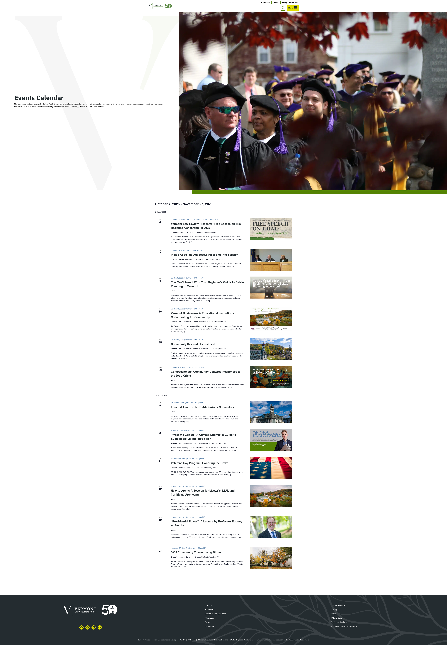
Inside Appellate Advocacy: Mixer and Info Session (205, 255)
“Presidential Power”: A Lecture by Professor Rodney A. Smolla (206, 523)
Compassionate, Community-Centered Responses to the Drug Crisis (206, 373)
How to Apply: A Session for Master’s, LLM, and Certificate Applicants (203, 492)
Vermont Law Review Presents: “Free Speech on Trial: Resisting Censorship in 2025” (206, 226)
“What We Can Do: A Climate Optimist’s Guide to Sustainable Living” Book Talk (203, 437)
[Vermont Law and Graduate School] (160, 6)
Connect (276, 2)
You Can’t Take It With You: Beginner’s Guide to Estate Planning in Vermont (207, 284)
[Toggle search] (283, 8)
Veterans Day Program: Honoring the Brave (199, 463)
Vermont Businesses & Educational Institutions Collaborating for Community (202, 315)
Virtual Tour (294, 2)
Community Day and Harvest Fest (193, 344)
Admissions (266, 2)
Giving (284, 2)
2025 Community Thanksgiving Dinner (196, 552)
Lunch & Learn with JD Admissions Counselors (202, 407)
